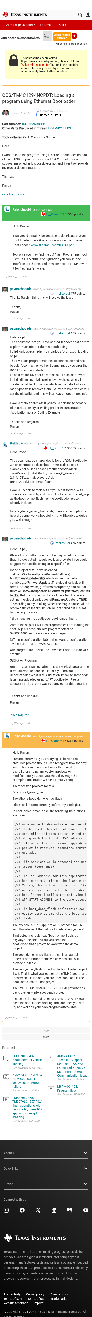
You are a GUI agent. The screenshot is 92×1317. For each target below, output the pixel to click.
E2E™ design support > (20, 25)
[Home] (24, 14)
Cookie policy (35, 1294)
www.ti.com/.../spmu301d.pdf (52, 245)
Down (16, 278)
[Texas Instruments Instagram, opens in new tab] (6, 1211)
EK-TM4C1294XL (60, 128)
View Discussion (28, 276)
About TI (9, 1153)
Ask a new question (74, 36)
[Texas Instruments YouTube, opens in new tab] (85, 1211)
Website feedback (16, 1303)
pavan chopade (21, 113)
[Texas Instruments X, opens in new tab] (38, 1211)
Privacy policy (59, 1294)
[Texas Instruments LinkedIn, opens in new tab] (54, 1211)
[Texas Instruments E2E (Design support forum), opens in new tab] (70, 1211)
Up (6, 278)
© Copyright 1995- (20, 1311)
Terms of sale (13, 1298)
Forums (45, 25)
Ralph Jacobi (22, 209)
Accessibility (12, 1294)
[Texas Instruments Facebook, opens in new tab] (22, 1211)
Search (80, 15)
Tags (46, 1030)
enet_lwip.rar (20, 715)
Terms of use (36, 1298)
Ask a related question (62, 36)
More (62, 25)
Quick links (11, 1168)
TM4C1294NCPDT (34, 124)
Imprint (38, 1303)
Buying (8, 1184)
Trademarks (59, 1298)
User (88, 15)
